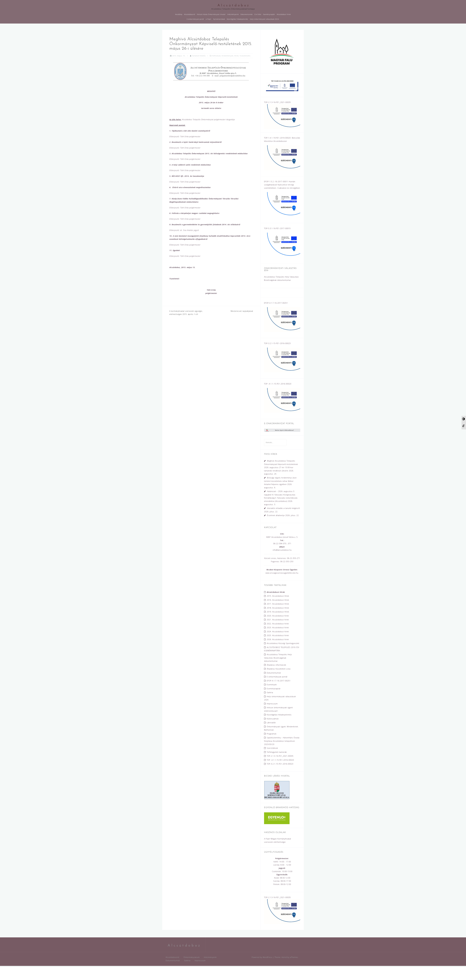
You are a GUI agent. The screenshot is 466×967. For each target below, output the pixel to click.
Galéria (270, 692)
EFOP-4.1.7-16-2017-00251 (279, 681)
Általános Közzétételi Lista (278, 669)
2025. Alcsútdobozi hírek (278, 635)
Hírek (236, 56)
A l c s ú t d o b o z (233, 5)
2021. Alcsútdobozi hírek (278, 619)
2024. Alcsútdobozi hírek (278, 631)
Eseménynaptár (269, 14)
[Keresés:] (275, 442)
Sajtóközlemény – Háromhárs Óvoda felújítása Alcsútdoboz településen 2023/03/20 (281, 740)
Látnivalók (271, 722)
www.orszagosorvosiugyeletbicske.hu (282, 573)
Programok (271, 734)
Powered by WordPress (262, 957)
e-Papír (208, 19)
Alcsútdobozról (189, 14)
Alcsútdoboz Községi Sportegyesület (283, 643)
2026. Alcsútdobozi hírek (278, 639)
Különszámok (273, 719)
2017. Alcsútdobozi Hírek (278, 604)
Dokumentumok (247, 14)
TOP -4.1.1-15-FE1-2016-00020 (280, 760)
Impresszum (272, 703)
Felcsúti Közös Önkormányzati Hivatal (211, 14)
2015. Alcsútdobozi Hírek (278, 596)
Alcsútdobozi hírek (284, 14)
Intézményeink (233, 14)
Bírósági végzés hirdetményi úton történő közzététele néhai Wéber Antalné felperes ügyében (280, 481)
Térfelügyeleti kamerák (277, 752)
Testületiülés (245, 56)
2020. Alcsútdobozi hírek (278, 616)
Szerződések (272, 748)
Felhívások (216, 56)
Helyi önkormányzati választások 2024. (264, 19)
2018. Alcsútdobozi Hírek (278, 608)
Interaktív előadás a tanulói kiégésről (283, 508)
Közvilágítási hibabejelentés (237, 19)
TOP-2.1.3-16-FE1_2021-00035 (280, 756)
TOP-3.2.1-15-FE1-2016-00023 (280, 764)
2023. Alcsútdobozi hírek (278, 627)
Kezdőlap (178, 14)
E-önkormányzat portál (195, 19)
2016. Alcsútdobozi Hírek (278, 600)
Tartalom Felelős (199, 56)
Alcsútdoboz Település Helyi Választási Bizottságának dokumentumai (278, 657)
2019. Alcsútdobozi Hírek (278, 612)
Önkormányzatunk (191, 957)
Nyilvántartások (219, 19)
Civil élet (257, 14)
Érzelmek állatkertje (276, 515)
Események (272, 684)
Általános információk (276, 665)
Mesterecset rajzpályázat (242, 311)
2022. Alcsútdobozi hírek (278, 623)
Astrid (284, 957)
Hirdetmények (227, 56)
